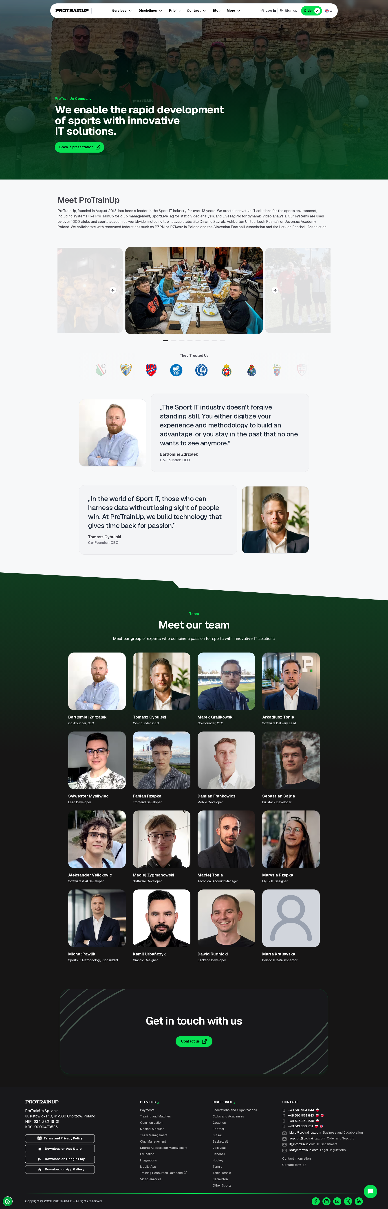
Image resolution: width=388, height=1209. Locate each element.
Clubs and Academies (228, 1116)
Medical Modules (152, 1129)
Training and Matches (155, 1116)
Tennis (217, 1167)
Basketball (220, 1141)
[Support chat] (370, 1191)
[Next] (275, 290)
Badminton (220, 1179)
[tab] (165, 340)
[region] (194, 290)
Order (308, 11)
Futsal (217, 1135)
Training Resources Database (162, 1173)
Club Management (153, 1141)
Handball (219, 1154)
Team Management (153, 1135)
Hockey (218, 1160)
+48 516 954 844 (301, 1110)
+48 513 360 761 (300, 1126)
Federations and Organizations (235, 1110)
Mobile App (148, 1167)
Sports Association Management (163, 1148)
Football (219, 1129)
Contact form (291, 1165)
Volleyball (219, 1148)
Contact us (190, 1041)
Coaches (219, 1123)
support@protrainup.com (321, 1138)
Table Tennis (222, 1173)
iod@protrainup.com (317, 1150)
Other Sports (222, 1185)
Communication (151, 1123)
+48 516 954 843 (301, 1115)
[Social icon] (316, 1201)
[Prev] (113, 290)
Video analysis (150, 1179)
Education (147, 1154)
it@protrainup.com (313, 1144)
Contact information (296, 1158)
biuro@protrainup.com (326, 1132)
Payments (147, 1110)
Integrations (148, 1160)
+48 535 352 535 (301, 1121)
